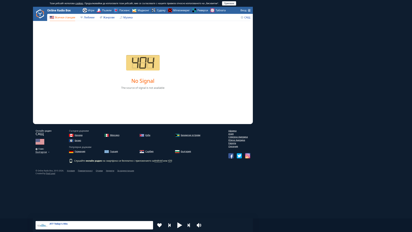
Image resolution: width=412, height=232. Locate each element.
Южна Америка (236, 140)
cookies (79, 3)
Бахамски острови (190, 135)
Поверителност (85, 170)
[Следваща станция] (190, 225)
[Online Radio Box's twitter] (239, 155)
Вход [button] (243, 10)
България (186, 151)
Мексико (114, 135)
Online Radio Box (59, 10)
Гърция (114, 151)
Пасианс (124, 10)
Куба (147, 135)
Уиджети (110, 170)
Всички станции (65, 17)
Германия (80, 151)
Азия (231, 133)
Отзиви (99, 170)
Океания (233, 146)
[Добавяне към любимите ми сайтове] (159, 225)
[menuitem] (62, 17)
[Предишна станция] (169, 225)
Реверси (202, 10)
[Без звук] (200, 225)
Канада (79, 135)
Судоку (161, 10)
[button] (180, 225)
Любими (89, 17)
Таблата (221, 10)
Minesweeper (181, 10)
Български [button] (41, 152)
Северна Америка (238, 136)
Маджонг (143, 10)
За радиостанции (125, 170)
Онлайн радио (44, 132)
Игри (91, 10)
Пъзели (107, 10)
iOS (170, 160)
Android (158, 160)
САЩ (247, 17)
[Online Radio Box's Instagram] (247, 155)
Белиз (78, 140)
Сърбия (149, 151)
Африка (232, 130)
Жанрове (109, 17)
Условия (71, 170)
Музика (128, 17)
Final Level (50, 173)
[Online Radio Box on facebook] (231, 155)
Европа (232, 143)
